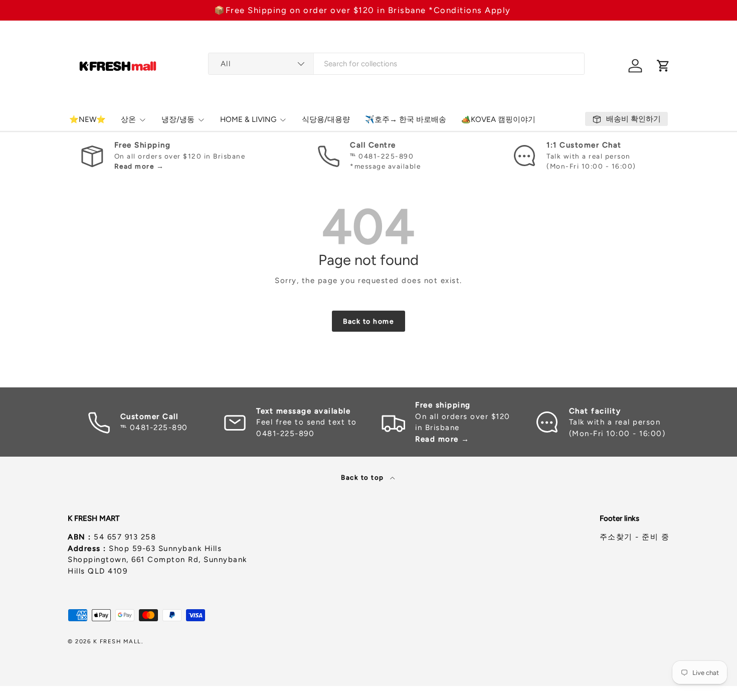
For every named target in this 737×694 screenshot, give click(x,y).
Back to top (363, 477)
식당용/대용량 (326, 119)
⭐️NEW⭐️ (87, 119)
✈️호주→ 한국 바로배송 (405, 119)
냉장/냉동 (178, 119)
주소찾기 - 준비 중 (635, 537)
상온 (128, 119)
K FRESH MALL (117, 641)
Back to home (368, 321)
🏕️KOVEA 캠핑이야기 (498, 119)
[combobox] (396, 63)
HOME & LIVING (248, 119)
